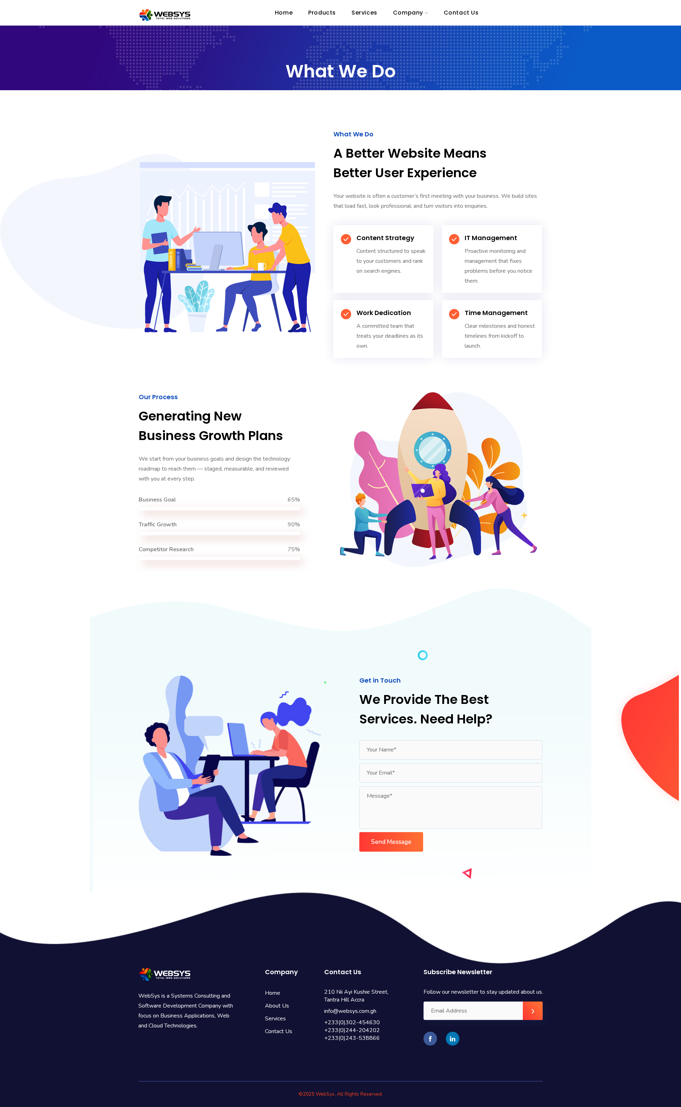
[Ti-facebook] (430, 1038)
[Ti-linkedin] (452, 1038)
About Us (277, 1006)
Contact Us (278, 1031)
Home (272, 993)
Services (275, 1018)
